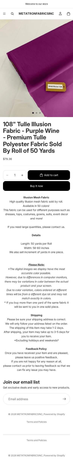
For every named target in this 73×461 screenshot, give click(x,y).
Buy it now (36, 185)
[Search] (12, 14)
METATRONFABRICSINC (29, 414)
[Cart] (68, 14)
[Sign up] (64, 399)
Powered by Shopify (54, 414)
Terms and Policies (37, 421)
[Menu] (4, 13)
